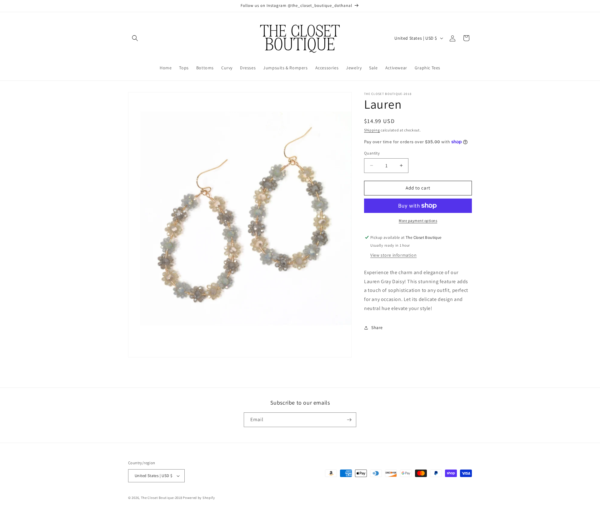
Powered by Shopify (199, 497)
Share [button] (377, 327)
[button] (135, 38)
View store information (393, 255)
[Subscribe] (349, 419)
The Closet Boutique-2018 (161, 497)
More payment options (418, 220)
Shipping (372, 130)
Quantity (372, 153)
